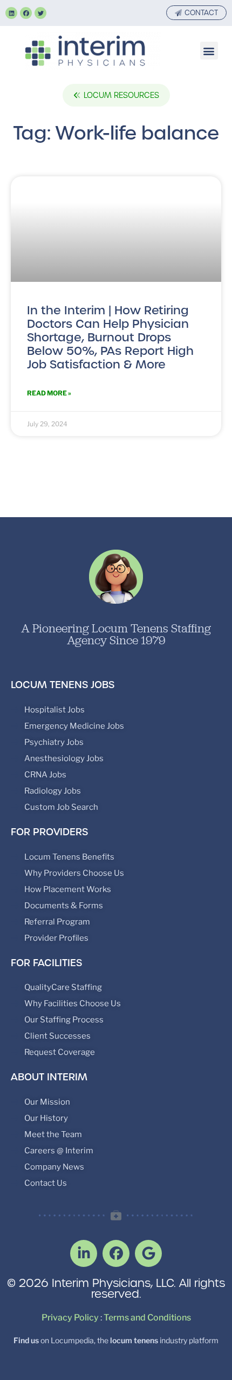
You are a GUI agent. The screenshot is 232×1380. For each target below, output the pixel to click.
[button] (209, 51)
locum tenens (134, 1340)
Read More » (49, 393)
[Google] (148, 1253)
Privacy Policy (70, 1317)
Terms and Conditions (147, 1317)
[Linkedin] (11, 13)
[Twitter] (40, 13)
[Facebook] (26, 13)
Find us (26, 1340)
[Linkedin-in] (83, 1253)
